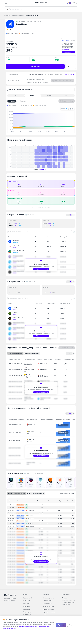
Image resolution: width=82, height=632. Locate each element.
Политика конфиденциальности (69, 599)
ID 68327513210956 (34, 21)
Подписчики (12, 105)
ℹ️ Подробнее (29, 214)
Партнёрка (27, 612)
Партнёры (26, 609)
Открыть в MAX (34, 66)
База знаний (27, 598)
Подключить (67, 52)
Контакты (26, 606)
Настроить (73, 625)
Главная (7, 15)
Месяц (49, 95)
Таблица (23, 101)
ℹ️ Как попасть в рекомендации (33, 473)
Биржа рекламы (48, 609)
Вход (74, 3)
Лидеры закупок (48, 606)
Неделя (32, 95)
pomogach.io (65, 49)
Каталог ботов (47, 603)
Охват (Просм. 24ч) (40, 105)
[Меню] (5, 2)
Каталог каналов (18, 15)
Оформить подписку (42, 269)
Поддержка (27, 615)
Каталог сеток (47, 601)
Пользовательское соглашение (68, 604)
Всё (66, 95)
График (13, 101)
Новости (26, 603)
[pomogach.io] (65, 40)
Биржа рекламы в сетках (49, 613)
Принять (61, 625)
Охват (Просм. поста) (25, 105)
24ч (16, 95)
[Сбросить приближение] (73, 89)
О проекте (26, 601)
